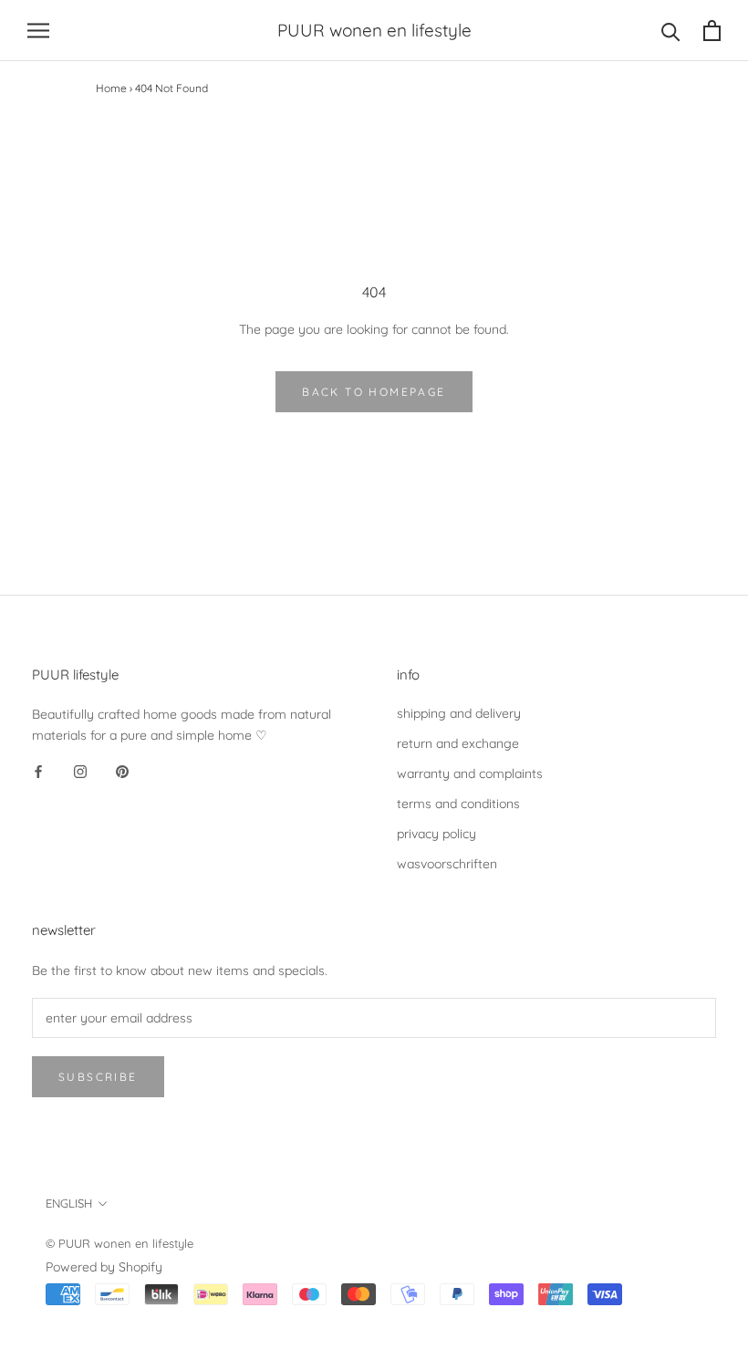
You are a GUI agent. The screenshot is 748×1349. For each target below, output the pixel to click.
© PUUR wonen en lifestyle (119, 1243)
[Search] (670, 30)
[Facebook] (38, 771)
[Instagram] (80, 771)
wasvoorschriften (447, 864)
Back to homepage (373, 392)
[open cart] (712, 30)
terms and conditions (458, 803)
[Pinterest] (122, 771)
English (69, 1203)
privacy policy (436, 833)
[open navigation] (38, 30)
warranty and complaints (470, 773)
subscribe (98, 1077)
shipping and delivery (459, 713)
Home (111, 88)
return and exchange (458, 743)
